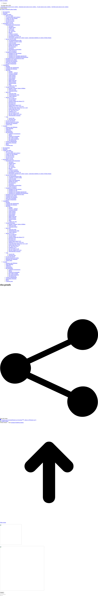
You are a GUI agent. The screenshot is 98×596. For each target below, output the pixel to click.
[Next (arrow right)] (2, 595)
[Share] (2, 594)
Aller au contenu (4, 0)
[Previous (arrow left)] (0, 595)
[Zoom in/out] (4, 594)
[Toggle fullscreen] (3, 594)
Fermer (2, 592)
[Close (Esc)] (0, 594)
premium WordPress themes (17, 422)
